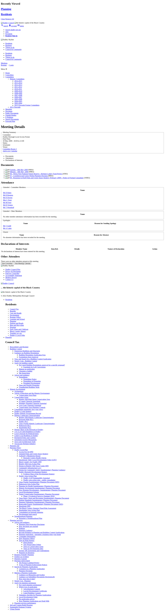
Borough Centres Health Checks (34, 458)
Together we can (16, 333)
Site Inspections (24, 373)
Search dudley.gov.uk (13, 30)
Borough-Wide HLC (26, 419)
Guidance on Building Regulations (26, 353)
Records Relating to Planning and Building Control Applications (41, 532)
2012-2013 (18, 85)
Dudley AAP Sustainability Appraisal (36, 478)
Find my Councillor (12, 273)
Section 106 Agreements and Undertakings (34, 551)
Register (4, 65)
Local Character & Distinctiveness (26, 434)
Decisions (8, 111)
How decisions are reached (28, 526)
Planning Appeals (20, 559)
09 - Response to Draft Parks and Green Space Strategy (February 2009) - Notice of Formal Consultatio (46, 178)
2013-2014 (18, 83)
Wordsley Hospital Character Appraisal (32, 403)
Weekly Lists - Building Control (25, 361)
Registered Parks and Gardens (25, 438)
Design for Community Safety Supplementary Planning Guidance (42, 470)
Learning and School (17, 319)
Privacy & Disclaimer (13, 271)
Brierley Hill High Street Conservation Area (34, 399)
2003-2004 (18, 103)
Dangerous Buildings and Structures (27, 351)
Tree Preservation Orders (32, 545)
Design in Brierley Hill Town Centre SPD (34, 466)
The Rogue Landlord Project (29, 563)
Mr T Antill (7, 226)
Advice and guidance (21, 375)
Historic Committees (17, 79)
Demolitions (23, 377)
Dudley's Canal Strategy (23, 411)
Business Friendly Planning (24, 555)
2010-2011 (18, 89)
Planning (13, 321)
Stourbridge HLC (25, 428)
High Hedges (28, 543)
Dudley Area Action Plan (28, 476)
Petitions (22, 528)
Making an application (27, 369)
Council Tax (14, 309)
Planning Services (16, 520)
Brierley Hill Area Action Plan (29, 464)
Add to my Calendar (10, 151)
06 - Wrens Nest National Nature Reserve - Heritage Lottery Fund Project (36, 174)
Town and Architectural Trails (24, 442)
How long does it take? (27, 579)
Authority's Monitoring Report (29, 456)
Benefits (13, 311)
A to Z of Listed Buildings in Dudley (27, 432)
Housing (13, 327)
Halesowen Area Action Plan (29, 484)
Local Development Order (28, 597)
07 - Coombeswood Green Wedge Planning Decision (29, 176)
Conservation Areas (21, 397)
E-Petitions (9, 117)
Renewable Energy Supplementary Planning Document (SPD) (41, 504)
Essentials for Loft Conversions (34, 367)
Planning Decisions (26, 571)
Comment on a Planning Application (32, 569)
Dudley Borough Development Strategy (33, 472)
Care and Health (15, 313)
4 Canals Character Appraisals (29, 401)
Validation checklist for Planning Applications (35, 595)
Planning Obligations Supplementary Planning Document (39, 502)
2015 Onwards (15, 107)
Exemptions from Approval (28, 357)
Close (3, 19)
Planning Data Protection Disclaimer (32, 524)
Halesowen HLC (25, 426)
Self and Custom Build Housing (21, 605)
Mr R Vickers (8, 205)
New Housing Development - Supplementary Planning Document (42, 490)
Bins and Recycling (17, 325)
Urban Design (15, 609)
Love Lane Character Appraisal (30, 405)
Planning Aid (14, 446)
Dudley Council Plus (12, 269)
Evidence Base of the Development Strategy (39, 474)
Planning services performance (25, 603)
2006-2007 (18, 97)
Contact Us (9, 280)
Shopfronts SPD (24, 506)
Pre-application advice (27, 599)
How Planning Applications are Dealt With (34, 601)
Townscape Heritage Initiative (25, 444)
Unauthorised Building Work (29, 387)
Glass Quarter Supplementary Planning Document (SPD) (39, 482)
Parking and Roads (16, 323)
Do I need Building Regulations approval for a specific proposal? (42, 365)
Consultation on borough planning (31, 512)
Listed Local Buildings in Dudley (26, 436)
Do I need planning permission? (30, 585)
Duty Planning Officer (27, 538)
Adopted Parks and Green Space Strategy (33, 454)
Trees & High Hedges (26, 541)
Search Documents (12, 119)
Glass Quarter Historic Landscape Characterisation (37, 424)
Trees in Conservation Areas (33, 547)
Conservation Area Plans (27, 395)
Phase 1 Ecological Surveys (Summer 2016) (39, 496)
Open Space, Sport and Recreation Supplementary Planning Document (44, 498)
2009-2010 (18, 91)
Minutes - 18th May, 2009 (19, 172)
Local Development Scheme (29, 492)
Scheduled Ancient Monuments (25, 440)
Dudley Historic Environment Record (27, 413)
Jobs (7, 32)
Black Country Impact (18, 331)
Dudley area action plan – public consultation (39, 480)
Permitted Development (31, 383)
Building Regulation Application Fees (32, 355)
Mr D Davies (7, 198)
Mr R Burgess (8, 195)
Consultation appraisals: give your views (28, 409)
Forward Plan (10, 121)
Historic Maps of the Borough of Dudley (28, 430)
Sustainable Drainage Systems (20, 607)
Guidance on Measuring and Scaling (32, 575)
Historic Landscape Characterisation (27, 415)
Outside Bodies (10, 115)
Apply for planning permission (25, 583)
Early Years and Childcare (19, 329)
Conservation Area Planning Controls (32, 407)
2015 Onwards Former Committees (26, 105)
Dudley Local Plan (21, 450)
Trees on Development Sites (33, 549)
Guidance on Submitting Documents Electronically (37, 577)
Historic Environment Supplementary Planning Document (39, 488)
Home (7, 73)
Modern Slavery (11, 277)
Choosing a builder (25, 371)
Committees (9, 77)
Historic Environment (17, 389)
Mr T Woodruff (8, 207)
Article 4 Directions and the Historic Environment (32, 393)
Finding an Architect (21, 557)
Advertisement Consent (31, 589)
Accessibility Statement (13, 275)
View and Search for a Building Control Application (32, 359)
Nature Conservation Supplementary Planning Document (39, 494)
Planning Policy (15, 448)
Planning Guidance (25, 530)
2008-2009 (18, 93)
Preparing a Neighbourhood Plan (30, 518)
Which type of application (28, 587)
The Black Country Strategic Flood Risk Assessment (37, 508)
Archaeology (19, 391)
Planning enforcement (22, 561)
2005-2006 (18, 99)
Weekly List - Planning (22, 581)
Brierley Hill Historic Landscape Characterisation (36, 417)
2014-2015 (18, 81)
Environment (14, 315)
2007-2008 (18, 95)
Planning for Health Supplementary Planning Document (38, 486)
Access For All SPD (26, 452)
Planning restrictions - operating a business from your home (40, 534)
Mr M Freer (7, 203)
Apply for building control (23, 363)
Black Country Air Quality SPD (30, 462)
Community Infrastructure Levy (30, 468)
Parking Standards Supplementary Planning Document (38, 500)
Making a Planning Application (25, 573)
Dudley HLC (23, 421)
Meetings (8, 109)
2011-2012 (18, 87)
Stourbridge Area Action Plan (29, 510)
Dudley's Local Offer (17, 335)
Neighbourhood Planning (23, 516)
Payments (8, 34)
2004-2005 (18, 101)
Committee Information (27, 536)
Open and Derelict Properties (29, 385)
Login (11, 65)
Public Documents (11, 113)
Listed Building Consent (32, 593)
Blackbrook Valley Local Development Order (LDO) (38, 460)
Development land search (28, 514)
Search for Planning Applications (26, 567)
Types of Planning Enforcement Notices (33, 565)
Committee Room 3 (10, 149)
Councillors (9, 75)
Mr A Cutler (7, 228)
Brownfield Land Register (19, 347)
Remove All (9, 19)
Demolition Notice (29, 379)
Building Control (16, 349)
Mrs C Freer (7, 200)
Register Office (15, 317)
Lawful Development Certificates (35, 591)
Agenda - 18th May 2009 (19, 170)
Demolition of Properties (32, 381)
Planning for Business (26, 553)
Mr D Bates (7, 193)
